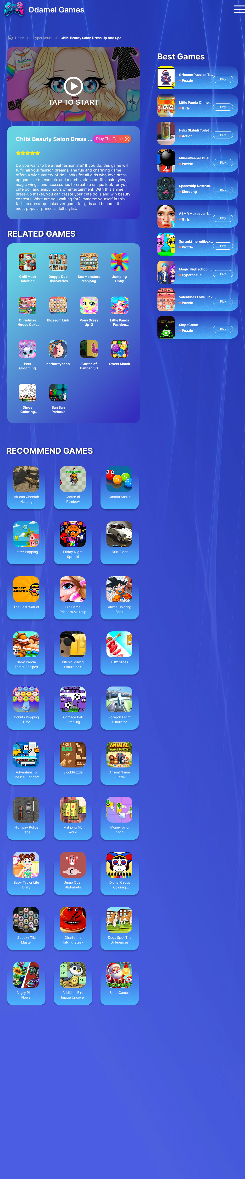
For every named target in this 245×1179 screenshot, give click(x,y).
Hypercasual (42, 38)
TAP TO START (73, 102)
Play (223, 79)
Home (19, 38)
